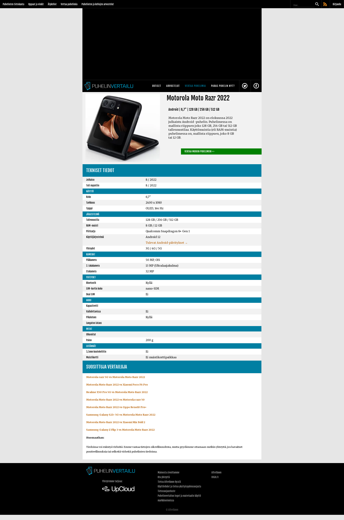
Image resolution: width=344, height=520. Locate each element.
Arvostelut (173, 85)
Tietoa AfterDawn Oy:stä (169, 481)
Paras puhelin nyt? (223, 85)
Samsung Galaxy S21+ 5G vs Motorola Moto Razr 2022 (120, 414)
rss (325, 4)
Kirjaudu (337, 4)
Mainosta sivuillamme (168, 472)
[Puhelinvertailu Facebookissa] (256, 86)
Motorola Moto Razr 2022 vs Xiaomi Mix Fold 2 (115, 422)
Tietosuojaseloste (166, 491)
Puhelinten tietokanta (13, 4)
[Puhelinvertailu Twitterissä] (244, 86)
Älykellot (52, 4)
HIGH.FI (215, 477)
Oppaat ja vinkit (36, 4)
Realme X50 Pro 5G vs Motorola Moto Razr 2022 (117, 392)
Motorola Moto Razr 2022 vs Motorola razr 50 (115, 399)
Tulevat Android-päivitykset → (167, 242)
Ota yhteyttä (164, 477)
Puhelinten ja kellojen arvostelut (98, 4)
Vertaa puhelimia (69, 4)
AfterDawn (216, 472)
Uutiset (156, 85)
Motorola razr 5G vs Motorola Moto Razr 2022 (115, 377)
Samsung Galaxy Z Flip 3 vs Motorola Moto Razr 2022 (120, 429)
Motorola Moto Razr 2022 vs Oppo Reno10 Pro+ (116, 407)
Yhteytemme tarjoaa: (112, 481)
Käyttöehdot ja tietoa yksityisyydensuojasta (179, 486)
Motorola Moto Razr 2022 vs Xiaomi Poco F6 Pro (117, 384)
